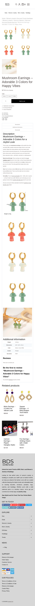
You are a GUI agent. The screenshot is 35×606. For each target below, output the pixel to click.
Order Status (5, 559)
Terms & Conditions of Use (9, 581)
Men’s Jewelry (21, 12)
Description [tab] (17, 124)
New (3, 516)
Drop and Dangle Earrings (9, 115)
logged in (11, 379)
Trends (4, 537)
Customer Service (7, 562)
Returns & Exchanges (8, 557)
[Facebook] (3, 119)
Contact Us (5, 564)
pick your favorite (16, 176)
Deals (6, 12)
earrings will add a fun (18, 180)
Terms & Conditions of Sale (9, 583)
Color (3, 93)
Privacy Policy (6, 591)
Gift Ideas (4, 530)
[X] (6, 119)
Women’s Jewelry (12, 12)
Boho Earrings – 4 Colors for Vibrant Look (9, 408)
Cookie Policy (5, 588)
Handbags (28, 12)
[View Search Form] (16, 4)
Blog (5, 547)
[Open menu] (28, 4)
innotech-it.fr (10, 601)
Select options (9, 420)
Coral (9, 96)
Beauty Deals (6, 117)
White (14, 96)
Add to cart (22, 101)
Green (4, 96)
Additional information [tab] (17, 127)
